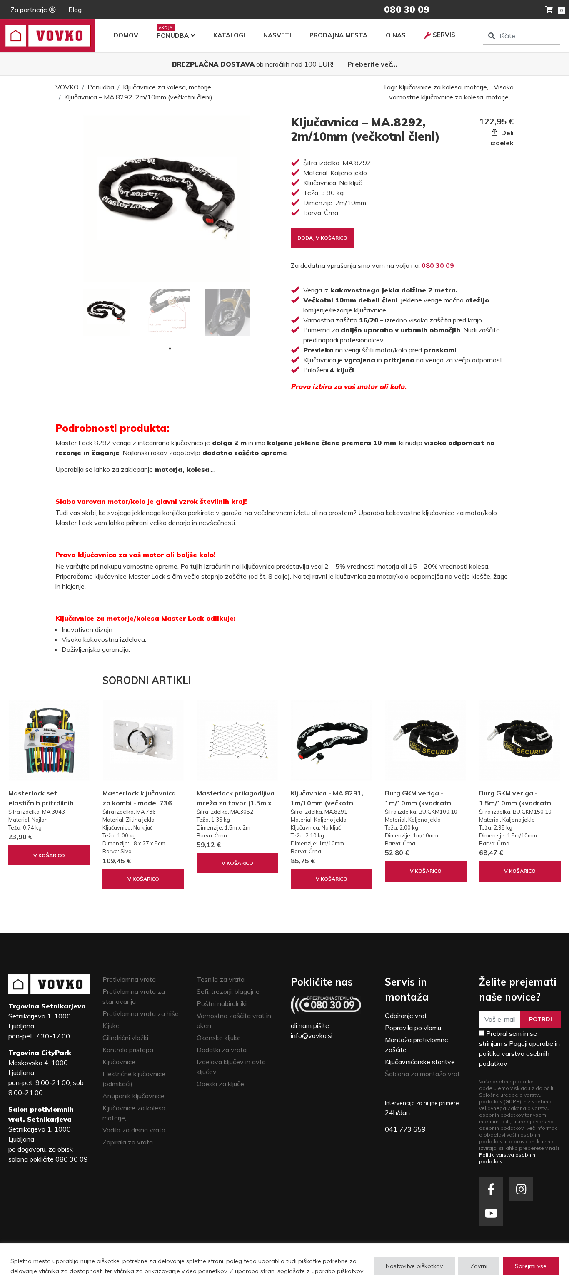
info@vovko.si (311, 1035)
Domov (126, 35)
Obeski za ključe (220, 1084)
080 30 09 (438, 265)
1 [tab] (170, 348)
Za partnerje (28, 9)
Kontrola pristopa (127, 1049)
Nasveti (277, 35)
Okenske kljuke (219, 1037)
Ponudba (173, 36)
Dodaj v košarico (322, 238)
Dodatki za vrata (222, 1049)
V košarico (49, 855)
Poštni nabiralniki (222, 1003)
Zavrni (478, 1266)
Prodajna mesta (338, 35)
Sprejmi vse (531, 1266)
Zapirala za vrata (127, 1142)
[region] (284, 1263)
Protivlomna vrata (129, 979)
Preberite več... (372, 64)
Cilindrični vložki (125, 1037)
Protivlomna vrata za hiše (140, 1013)
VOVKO (67, 87)
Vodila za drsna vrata (133, 1130)
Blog (75, 9)
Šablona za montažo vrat (422, 1074)
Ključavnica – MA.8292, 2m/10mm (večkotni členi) (138, 97)
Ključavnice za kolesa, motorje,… (170, 87)
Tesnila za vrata (221, 979)
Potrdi (540, 1019)
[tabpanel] (106, 312)
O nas (396, 35)
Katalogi (229, 35)
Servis (444, 35)
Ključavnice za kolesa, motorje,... (445, 87)
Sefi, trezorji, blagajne (228, 991)
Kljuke (111, 1025)
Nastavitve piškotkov (414, 1266)
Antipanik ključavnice (133, 1096)
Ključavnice (118, 1062)
